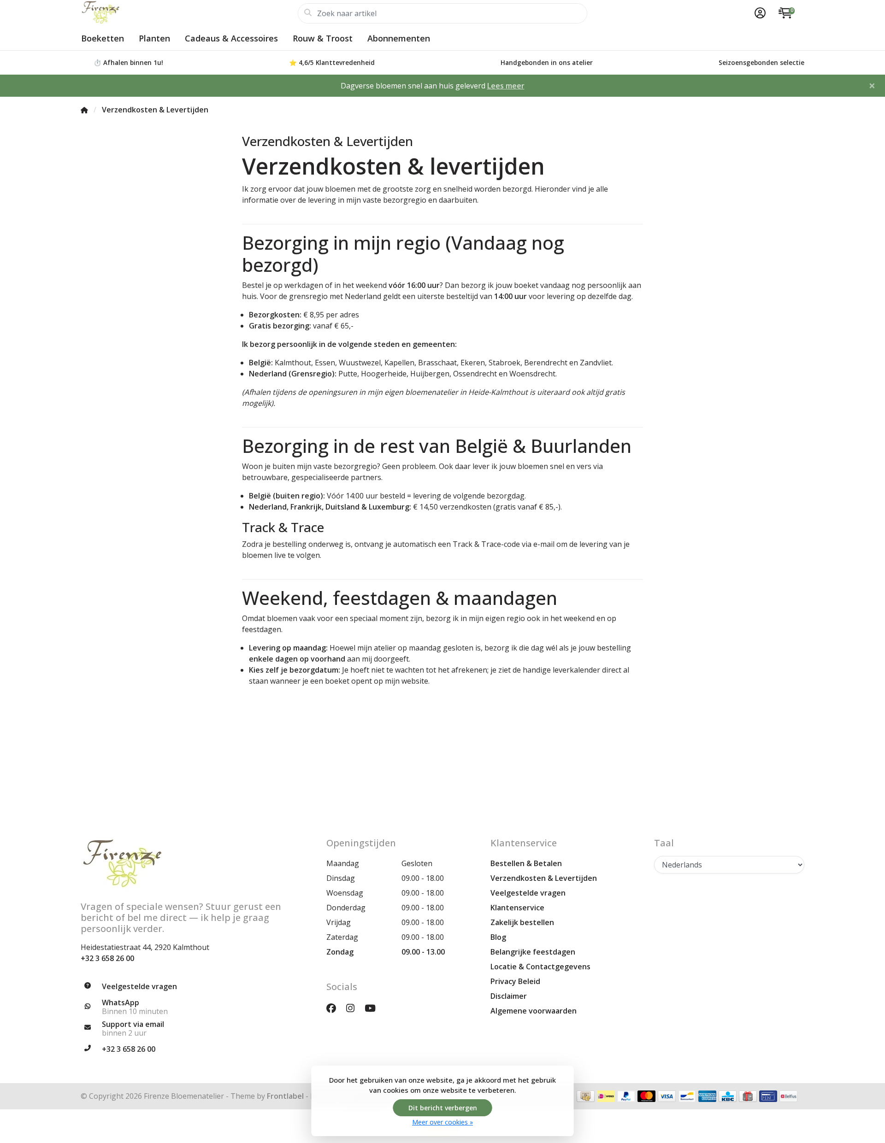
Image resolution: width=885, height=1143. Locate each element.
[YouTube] (374, 1007)
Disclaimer (508, 996)
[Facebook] (334, 1007)
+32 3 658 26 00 (107, 958)
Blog (498, 937)
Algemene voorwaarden (533, 1011)
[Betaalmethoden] (586, 1096)
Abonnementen (398, 38)
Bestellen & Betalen (526, 863)
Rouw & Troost (323, 38)
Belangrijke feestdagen (532, 952)
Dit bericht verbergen (442, 1107)
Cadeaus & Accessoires (231, 38)
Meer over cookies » (442, 1122)
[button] (758, 13)
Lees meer (506, 86)
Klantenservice (517, 908)
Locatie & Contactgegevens (540, 966)
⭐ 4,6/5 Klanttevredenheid (332, 62)
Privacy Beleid (515, 981)
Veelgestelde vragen (528, 893)
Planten (154, 38)
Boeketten (102, 38)
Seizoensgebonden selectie (761, 62)
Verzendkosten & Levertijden (543, 878)
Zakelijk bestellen (522, 922)
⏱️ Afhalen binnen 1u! (128, 62)
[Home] (84, 110)
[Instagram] (354, 1007)
